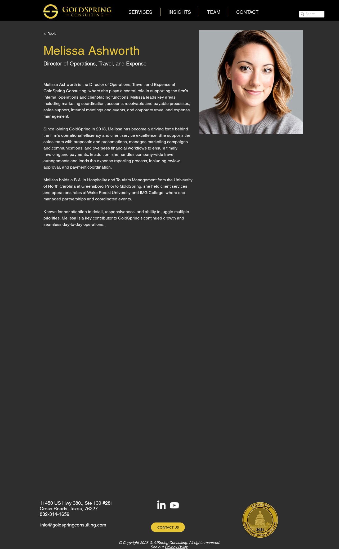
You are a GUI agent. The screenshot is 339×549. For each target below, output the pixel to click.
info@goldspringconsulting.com (73, 525)
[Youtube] (174, 505)
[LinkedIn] (161, 505)
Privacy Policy (176, 547)
